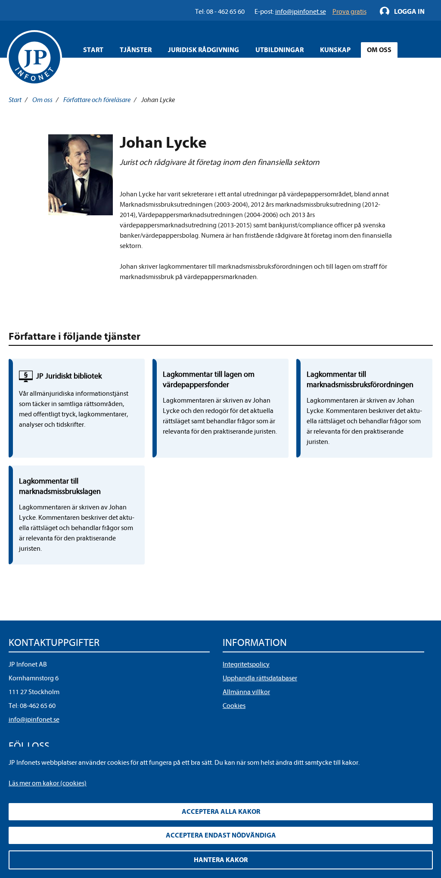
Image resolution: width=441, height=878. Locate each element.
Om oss (379, 50)
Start (93, 50)
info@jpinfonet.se (34, 719)
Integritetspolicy (246, 664)
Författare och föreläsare (96, 100)
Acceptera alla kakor (221, 812)
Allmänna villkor (246, 692)
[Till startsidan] (34, 57)
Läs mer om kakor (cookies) (48, 783)
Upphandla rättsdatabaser (260, 678)
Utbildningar (279, 50)
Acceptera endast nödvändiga (221, 835)
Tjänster (136, 50)
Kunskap (335, 50)
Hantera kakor (221, 860)
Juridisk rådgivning (203, 50)
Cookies (234, 706)
